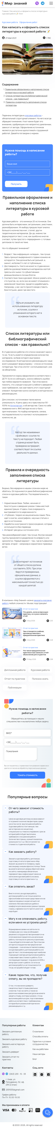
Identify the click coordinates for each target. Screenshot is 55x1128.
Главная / (6, 11)
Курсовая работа (10, 22)
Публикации (15, 687)
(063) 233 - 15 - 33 (17, 1074)
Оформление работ (28, 22)
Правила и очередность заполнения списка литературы (26, 104)
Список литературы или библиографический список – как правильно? (26, 97)
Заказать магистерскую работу (13, 1045)
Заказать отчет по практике (10, 1058)
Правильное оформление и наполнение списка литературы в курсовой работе (27, 91)
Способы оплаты (40, 1036)
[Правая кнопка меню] (51, 3)
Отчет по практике (15, 678)
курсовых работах (33, 115)
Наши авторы (39, 1054)
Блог (35, 1059)
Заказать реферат (10, 1051)
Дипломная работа (14, 670)
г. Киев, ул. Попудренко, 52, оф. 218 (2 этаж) (15, 1082)
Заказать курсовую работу (14, 1039)
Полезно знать (40, 678)
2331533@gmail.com (15, 1089)
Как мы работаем (41, 1049)
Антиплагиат (16, 405)
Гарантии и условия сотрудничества (42, 1042)
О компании (38, 1031)
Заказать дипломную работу (12, 1033)
